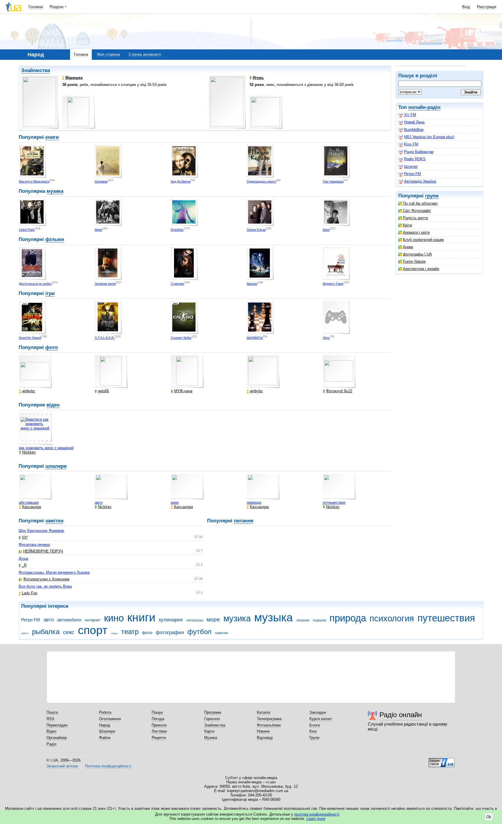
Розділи (56, 7)
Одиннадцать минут (261, 181)
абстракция (29, 502)
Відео (51, 731)
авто (99, 502)
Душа (23, 558)
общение (302, 620)
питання (243, 520)
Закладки (317, 712)
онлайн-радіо (424, 107)
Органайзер (56, 737)
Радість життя (415, 218)
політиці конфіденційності (316, 814)
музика (54, 191)
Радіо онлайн (400, 715)
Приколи (159, 725)
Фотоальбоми (269, 725)
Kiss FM (411, 144)
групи (431, 196)
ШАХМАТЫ (255, 337)
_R (24, 565)
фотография (170, 632)
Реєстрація (486, 7)
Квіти (407, 225)
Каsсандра (31, 507)
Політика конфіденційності (108, 766)
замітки (54, 520)
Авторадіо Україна (420, 181)
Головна (35, 7)
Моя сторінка (108, 54)
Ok (488, 817)
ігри (50, 293)
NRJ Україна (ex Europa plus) (429, 137)
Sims (326, 337)
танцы (114, 633)
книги (52, 137)
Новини (263, 731)
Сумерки (177, 283)
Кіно (313, 731)
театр (130, 632)
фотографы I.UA (417, 254)
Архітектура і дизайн (421, 269)
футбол (199, 632)
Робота (105, 712)
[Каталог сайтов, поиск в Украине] (441, 760)
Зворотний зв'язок (62, 766)
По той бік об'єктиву (420, 203)
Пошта (52, 712)
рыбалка (46, 632)
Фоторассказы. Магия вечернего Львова (54, 572)
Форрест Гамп (333, 283)
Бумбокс (177, 229)
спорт (92, 630)
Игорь (258, 77)
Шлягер (410, 166)
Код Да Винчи (181, 181)
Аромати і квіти (416, 232)
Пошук (157, 712)
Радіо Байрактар (418, 152)
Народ (104, 725)
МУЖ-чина (183, 391)
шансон (221, 633)
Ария (98, 229)
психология (392, 618)
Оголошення (110, 719)
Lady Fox (29, 593)
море (213, 619)
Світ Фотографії (417, 210)
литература (194, 620)
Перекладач (57, 725)
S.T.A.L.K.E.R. (105, 337)
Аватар (252, 283)
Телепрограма (269, 719)
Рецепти (159, 737)
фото (51, 347)
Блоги (314, 725)
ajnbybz (28, 391)
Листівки (159, 731)
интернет (93, 620)
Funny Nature (414, 261)
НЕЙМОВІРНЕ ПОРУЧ (43, 551)
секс (68, 632)
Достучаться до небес (35, 283)
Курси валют (320, 719)
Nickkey (29, 452)
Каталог (264, 712)
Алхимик (101, 181)
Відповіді (265, 737)
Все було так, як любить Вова (45, 586)
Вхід (466, 7)
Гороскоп (212, 719)
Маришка (74, 77)
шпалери (56, 466)
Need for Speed (30, 337)
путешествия (334, 502)
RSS (50, 719)
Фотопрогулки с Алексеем (46, 579)
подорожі (319, 620)
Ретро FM (412, 174)
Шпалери (107, 731)
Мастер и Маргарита (34, 181)
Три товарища (333, 181)
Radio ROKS (415, 159)
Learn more (315, 818)
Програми (212, 712)
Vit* (25, 537)
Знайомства (35, 70)
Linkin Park (27, 229)
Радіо (51, 744)
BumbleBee (414, 129)
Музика (210, 737)
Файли (104, 737)
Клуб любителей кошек (423, 240)
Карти (209, 731)
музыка (273, 617)
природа (254, 502)
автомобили (69, 619)
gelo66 (103, 391)
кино (175, 502)
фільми (54, 239)
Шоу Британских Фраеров (41, 530)
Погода (158, 719)
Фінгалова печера (34, 544)
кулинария (171, 620)
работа (24, 633)
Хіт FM (410, 115)
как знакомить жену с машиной (46, 448)
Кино (326, 229)
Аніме (408, 247)
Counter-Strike (181, 337)
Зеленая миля (105, 283)
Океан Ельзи (256, 229)
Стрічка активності (145, 54)
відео (53, 405)
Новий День (414, 122)
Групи (314, 737)
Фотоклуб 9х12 (339, 391)
